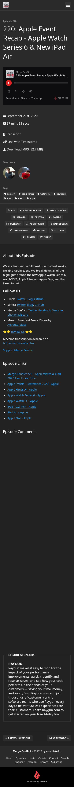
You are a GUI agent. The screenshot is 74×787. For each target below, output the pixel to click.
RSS (13, 210)
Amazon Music (58, 210)
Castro (57, 217)
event (20, 198)
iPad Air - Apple (17, 412)
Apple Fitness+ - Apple (22, 389)
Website (57, 310)
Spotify (41, 230)
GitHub (38, 299)
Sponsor (19, 762)
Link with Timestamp (22, 142)
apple (32, 198)
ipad (9, 198)
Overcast (15, 223)
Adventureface (16, 324)
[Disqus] (37, 491)
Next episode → (59, 738)
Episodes (21, 758)
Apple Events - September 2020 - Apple (33, 384)
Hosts (32, 758)
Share (47, 237)
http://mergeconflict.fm (18, 343)
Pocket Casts (37, 223)
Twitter (20, 299)
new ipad (61, 193)
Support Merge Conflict (18, 350)
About (9, 758)
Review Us (17, 331)
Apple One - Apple (19, 418)
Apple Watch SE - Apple (22, 401)
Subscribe (56, 762)
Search (65, 758)
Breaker (21, 217)
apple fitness (27, 193)
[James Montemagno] (24, 174)
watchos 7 (45, 193)
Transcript (13, 134)
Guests (42, 758)
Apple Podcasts (32, 210)
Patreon (32, 762)
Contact (53, 758)
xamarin (11, 193)
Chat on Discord (17, 314)
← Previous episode (17, 738)
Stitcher (59, 230)
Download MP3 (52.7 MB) (24, 149)
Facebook (44, 310)
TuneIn (31, 237)
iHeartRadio (21, 230)
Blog (30, 299)
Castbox (39, 217)
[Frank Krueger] (9, 174)
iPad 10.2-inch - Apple (21, 406)
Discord (44, 762)
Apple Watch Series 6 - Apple (26, 395)
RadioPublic (60, 223)
